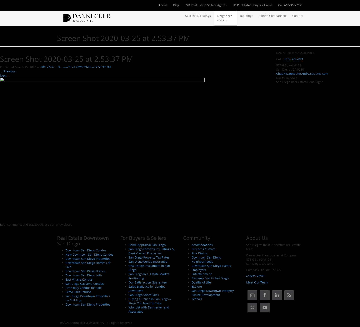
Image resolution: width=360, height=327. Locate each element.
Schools (196, 299)
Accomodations (202, 245)
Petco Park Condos (78, 292)
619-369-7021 (294, 59)
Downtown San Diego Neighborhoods (206, 259)
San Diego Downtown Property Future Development (212, 293)
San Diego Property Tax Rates (149, 257)
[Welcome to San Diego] (87, 16)
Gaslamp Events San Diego (210, 278)
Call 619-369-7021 (290, 5)
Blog (176, 5)
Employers (198, 270)
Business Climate (203, 249)
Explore (196, 286)
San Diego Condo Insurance (148, 262)
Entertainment (201, 274)
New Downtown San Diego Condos (89, 254)
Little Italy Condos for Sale (83, 288)
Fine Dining (199, 253)
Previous (8, 71)
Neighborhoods (224, 18)
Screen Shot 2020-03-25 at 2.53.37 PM (84, 67)
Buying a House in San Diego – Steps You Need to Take (150, 301)
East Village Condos (78, 279)
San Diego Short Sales (144, 295)
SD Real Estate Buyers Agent (252, 5)
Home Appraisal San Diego (147, 245)
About (163, 5)
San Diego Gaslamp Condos (84, 284)
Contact (297, 16)
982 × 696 (47, 67)
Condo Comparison (272, 16)
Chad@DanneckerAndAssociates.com (302, 74)
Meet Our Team (257, 282)
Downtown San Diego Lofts (83, 275)
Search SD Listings (198, 16)
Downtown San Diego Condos (85, 250)
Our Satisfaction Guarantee (148, 282)
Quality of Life (201, 282)
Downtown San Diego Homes (85, 271)
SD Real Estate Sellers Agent (205, 5)
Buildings (246, 16)
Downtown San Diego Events (211, 266)
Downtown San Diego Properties (87, 259)
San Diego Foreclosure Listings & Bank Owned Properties (151, 251)
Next (5, 75)
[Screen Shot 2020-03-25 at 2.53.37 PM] (102, 150)
